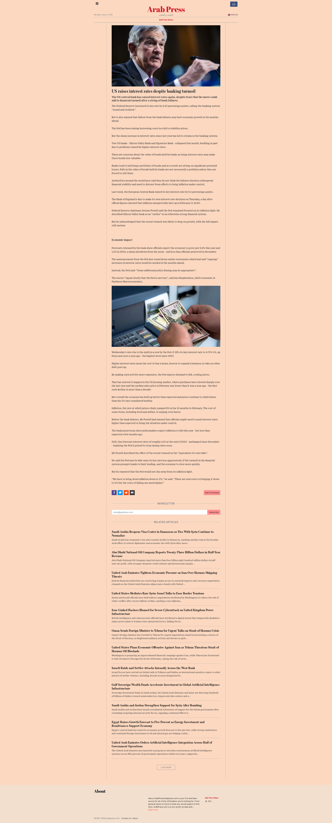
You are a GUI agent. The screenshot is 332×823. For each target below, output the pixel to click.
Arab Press (166, 9)
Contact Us (126, 818)
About (135, 818)
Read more (153, 810)
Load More (166, 767)
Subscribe (214, 512)
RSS (210, 801)
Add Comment (212, 492)
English (234, 15)
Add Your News (166, 20)
